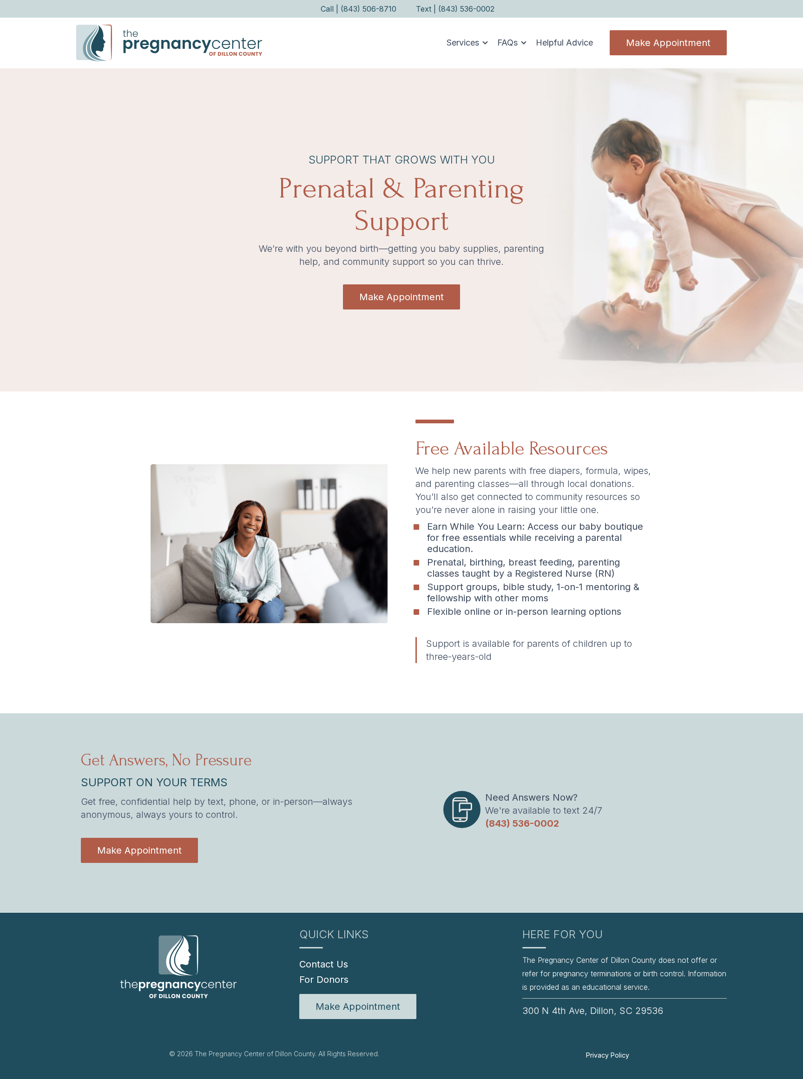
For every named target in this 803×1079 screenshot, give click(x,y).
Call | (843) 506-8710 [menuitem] (358, 8)
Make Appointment (668, 42)
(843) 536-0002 (522, 823)
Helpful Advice (564, 42)
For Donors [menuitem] (324, 979)
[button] (464, 43)
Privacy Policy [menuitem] (607, 1055)
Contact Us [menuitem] (323, 964)
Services (463, 42)
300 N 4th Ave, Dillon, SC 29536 (592, 1010)
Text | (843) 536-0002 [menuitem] (455, 8)
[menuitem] (357, 1006)
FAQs (507, 42)
